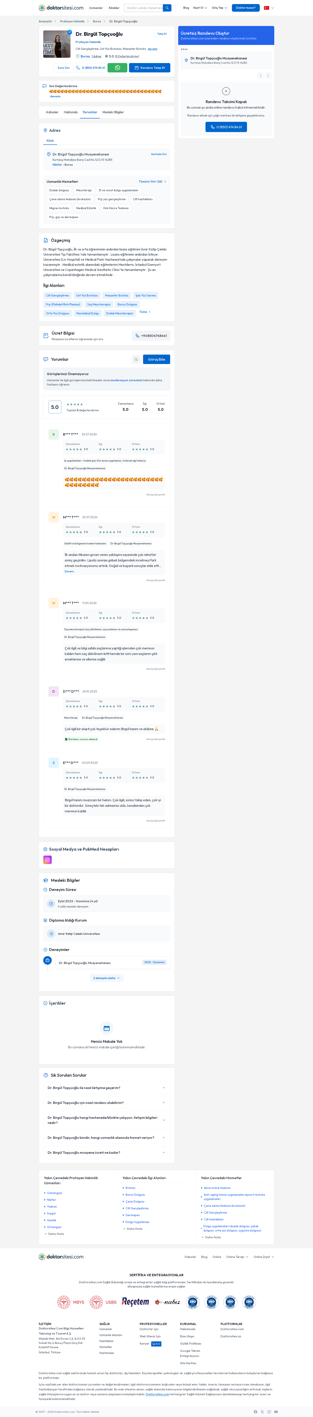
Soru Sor (64, 68)
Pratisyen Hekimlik (72, 21)
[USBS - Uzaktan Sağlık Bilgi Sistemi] (103, 1302)
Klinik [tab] (50, 140)
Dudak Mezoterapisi (119, 313)
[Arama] (167, 8)
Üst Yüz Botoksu (87, 295)
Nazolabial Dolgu (87, 313)
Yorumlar (90, 112)
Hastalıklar (106, 1341)
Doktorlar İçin (149, 1329)
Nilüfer (57, 165)
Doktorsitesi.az (231, 1336)
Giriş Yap (217, 7)
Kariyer (150, 1343)
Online (216, 1257)
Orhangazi (54, 1227)
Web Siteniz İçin (150, 1336)
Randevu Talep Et (153, 68)
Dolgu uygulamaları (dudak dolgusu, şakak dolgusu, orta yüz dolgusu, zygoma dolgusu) (232, 1228)
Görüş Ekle (156, 359)
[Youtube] (276, 1412)
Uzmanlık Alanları (110, 1335)
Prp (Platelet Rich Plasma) (63, 304)
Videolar (190, 1257)
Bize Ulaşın (187, 1336)
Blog (186, 7)
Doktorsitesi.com (232, 1329)
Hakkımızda (187, 1329)
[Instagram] (47, 860)
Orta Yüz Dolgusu (57, 313)
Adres (184, 49)
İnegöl (51, 1213)
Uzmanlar (96, 8)
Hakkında (71, 112)
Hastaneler (106, 1353)
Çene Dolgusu (135, 1201)
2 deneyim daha (104, 978)
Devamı (69, 571)
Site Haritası (188, 1363)
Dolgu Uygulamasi (137, 1222)
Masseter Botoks (116, 295)
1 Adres (96, 56)
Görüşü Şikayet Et (155, 494)
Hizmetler (105, 1347)
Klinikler (114, 8)
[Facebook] (255, 1412)
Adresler (52, 112)
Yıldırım (52, 1206)
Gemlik (51, 1220)
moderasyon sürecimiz (126, 380)
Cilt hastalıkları (214, 1219)
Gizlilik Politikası (190, 1343)
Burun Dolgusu (127, 304)
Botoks (130, 1188)
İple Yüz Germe (146, 295)
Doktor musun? (246, 7)
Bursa (97, 21)
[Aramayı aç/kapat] (136, 359)
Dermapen (133, 1215)
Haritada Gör (159, 154)
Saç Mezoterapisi (99, 304)
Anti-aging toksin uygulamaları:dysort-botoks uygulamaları (234, 1197)
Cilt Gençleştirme (57, 295)
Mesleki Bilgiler (113, 112)
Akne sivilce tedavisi (217, 1188)
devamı (152, 49)
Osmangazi (54, 1193)
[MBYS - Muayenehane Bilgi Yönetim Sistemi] (70, 1302)
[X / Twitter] (262, 1412)
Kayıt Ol (198, 7)
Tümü (143, 312)
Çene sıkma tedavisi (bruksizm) (224, 1206)
